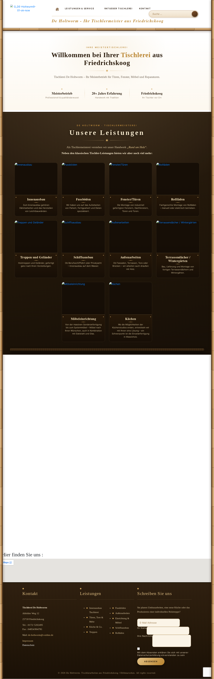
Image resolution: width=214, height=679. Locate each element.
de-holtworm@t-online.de (40, 635)
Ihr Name (142, 628)
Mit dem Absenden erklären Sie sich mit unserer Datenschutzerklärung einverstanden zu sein (162, 653)
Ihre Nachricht (144, 636)
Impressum (27, 641)
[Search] (195, 14)
